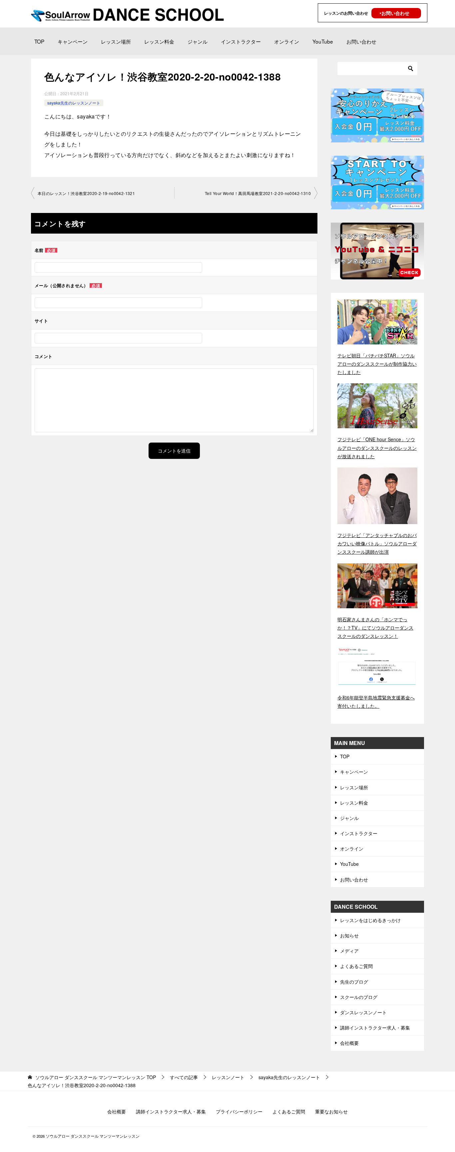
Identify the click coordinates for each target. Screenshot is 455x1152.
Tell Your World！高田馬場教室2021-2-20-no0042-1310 (258, 193)
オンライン (286, 41)
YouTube (322, 41)
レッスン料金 (159, 41)
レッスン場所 (116, 41)
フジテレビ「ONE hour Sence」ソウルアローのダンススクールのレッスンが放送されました (377, 447)
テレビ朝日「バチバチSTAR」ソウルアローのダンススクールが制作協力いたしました (377, 363)
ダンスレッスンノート (363, 1012)
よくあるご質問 (356, 966)
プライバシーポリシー (239, 1111)
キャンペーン (73, 41)
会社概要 (349, 1043)
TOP (39, 41)
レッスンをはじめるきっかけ (370, 920)
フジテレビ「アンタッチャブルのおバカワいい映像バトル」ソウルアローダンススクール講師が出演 (377, 543)
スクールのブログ (358, 997)
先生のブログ (354, 981)
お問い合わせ (361, 41)
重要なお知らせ (331, 1111)
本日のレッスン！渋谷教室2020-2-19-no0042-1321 (86, 193)
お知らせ (349, 935)
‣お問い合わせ (394, 13)
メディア (349, 950)
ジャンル (198, 41)
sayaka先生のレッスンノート (73, 102)
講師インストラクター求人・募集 (375, 1027)
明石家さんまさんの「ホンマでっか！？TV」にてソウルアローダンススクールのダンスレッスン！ (375, 627)
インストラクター (241, 41)
